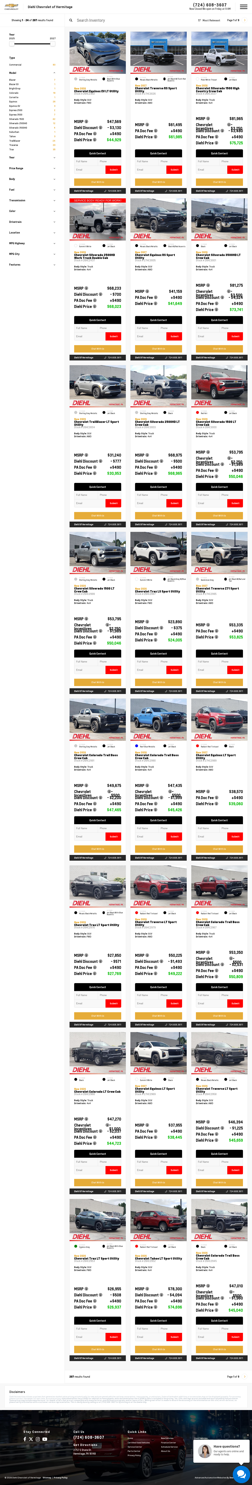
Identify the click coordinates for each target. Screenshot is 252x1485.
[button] (123, 52)
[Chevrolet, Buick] (11, 7)
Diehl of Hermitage (83, 191)
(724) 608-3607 (210, 4)
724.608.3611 (114, 191)
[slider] (11, 43)
